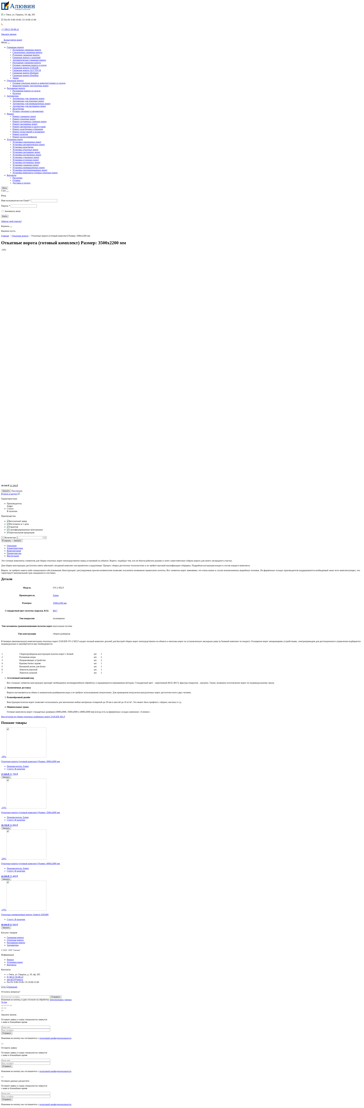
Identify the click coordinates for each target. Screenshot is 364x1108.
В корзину (6, 541)
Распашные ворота (16, 88)
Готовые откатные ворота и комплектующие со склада (39, 83)
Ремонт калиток (20, 134)
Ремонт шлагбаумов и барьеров (28, 129)
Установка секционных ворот (27, 142)
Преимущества (14, 553)
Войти (4, 216)
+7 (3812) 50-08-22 (10, 29)
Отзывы (16, 180)
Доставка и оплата (21, 183)
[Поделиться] (5, 1005)
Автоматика (13, 96)
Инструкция (13, 556)
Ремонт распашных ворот (25, 124)
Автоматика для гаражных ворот (29, 98)
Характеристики (15, 548)
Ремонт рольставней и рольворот (29, 132)
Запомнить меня (12, 211)
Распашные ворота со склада (26, 91)
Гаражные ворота (15, 47)
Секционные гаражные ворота (27, 52)
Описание (12, 545)
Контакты (11, 175)
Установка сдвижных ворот (26, 157)
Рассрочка (17, 178)
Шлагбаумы (18, 108)
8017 (55, 611)
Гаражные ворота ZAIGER (26, 68)
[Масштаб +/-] (11, 1005)
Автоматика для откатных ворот (28, 101)
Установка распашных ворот (26, 152)
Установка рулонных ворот (26, 160)
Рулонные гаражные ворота (26, 55)
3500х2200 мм (60, 603)
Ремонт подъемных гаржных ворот (30, 121)
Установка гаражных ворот (26, 165)
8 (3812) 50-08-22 (15, 977)
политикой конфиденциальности (55, 1038)
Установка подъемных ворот (26, 162)
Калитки (17, 93)
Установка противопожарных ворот (30, 170)
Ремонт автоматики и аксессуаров (29, 126)
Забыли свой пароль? (11, 221)
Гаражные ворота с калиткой (27, 57)
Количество (10, 537)
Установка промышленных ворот (29, 167)
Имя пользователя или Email (15, 200)
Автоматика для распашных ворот (29, 106)
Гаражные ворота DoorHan (26, 75)
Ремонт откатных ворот (24, 119)
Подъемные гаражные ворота (27, 50)
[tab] (185, 545)
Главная (5, 236)
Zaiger (56, 595)
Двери (16, 78)
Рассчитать (17, 491)
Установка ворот (15, 139)
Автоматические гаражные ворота (29, 60)
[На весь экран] (8, 1005)
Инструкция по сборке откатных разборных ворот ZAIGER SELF (33, 716)
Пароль (5, 206)
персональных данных (61, 999)
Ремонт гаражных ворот (24, 116)
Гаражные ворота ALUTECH (27, 70)
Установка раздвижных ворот (27, 155)
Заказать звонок (8, 34)
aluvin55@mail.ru (15, 979)
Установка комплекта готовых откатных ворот (35, 172)
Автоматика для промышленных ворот (31, 103)
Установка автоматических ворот (29, 144)
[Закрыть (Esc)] (2, 1005)
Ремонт (10, 114)
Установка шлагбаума (23, 147)
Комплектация (14, 551)
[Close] (9, 43)
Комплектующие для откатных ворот (31, 85)
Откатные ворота (15, 80)
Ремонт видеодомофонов (25, 137)
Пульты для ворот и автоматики (28, 111)
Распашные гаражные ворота (27, 62)
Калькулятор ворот (12, 40)
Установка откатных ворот (25, 149)
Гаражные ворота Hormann (26, 73)
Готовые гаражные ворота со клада (29, 65)
